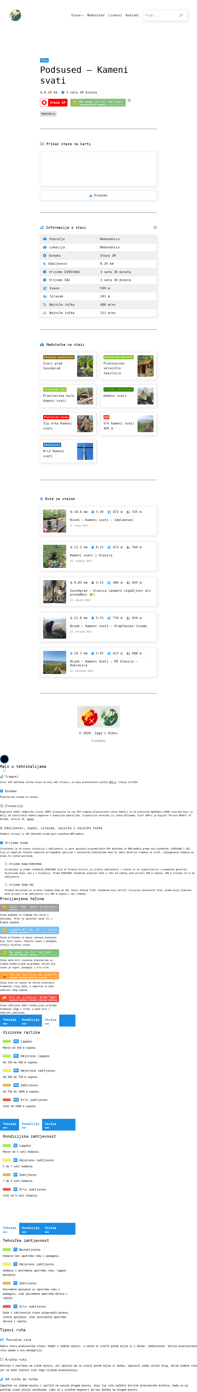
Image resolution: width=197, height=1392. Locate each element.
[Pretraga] (181, 15)
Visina (50, 1020)
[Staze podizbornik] (82, 15)
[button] (4, 759)
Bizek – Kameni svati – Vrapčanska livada (108, 626)
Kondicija (30, 1020)
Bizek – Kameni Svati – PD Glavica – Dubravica (103, 663)
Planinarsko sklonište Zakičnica (114, 368)
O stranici (98, 740)
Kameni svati (115, 396)
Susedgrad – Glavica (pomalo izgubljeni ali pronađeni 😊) (110, 592)
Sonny (30, 819)
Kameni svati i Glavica (91, 555)
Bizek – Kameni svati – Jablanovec (102, 520)
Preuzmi (101, 195)
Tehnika (9, 1020)
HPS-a (112, 782)
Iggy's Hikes (106, 733)
